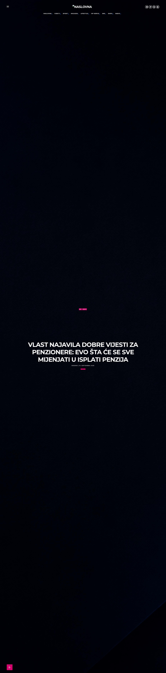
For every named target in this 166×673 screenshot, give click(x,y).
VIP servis (95, 13)
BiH (80, 309)
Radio (117, 13)
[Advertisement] (83, 325)
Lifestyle (84, 13)
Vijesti (57, 13)
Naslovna (47, 13)
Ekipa (110, 13)
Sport (65, 13)
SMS (103, 13)
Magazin (74, 13)
